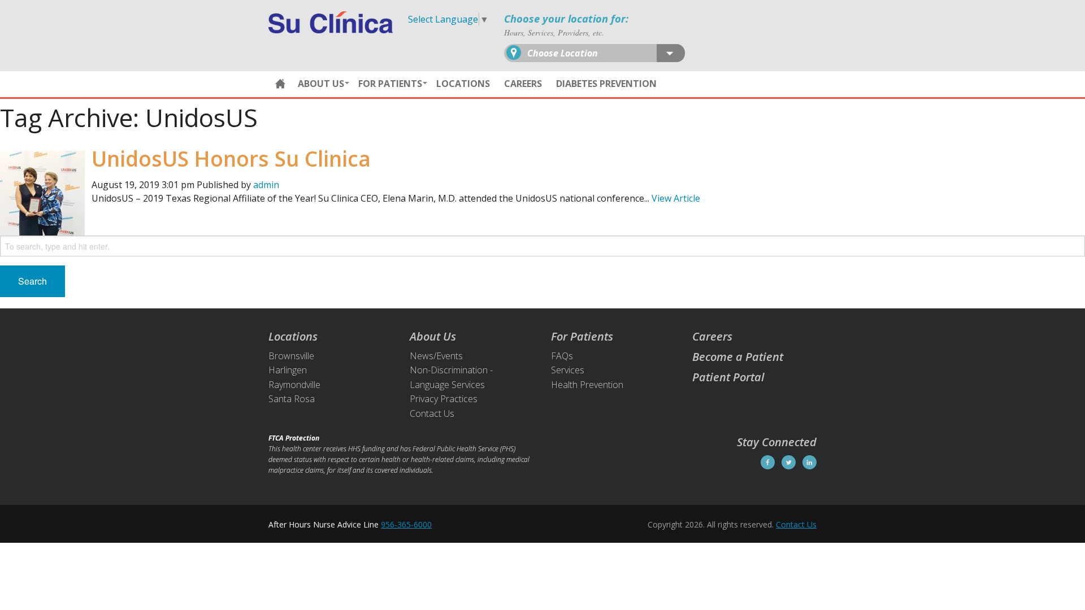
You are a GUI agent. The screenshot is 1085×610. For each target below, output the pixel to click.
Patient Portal (728, 377)
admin (266, 184)
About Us (321, 83)
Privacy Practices (444, 399)
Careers (523, 83)
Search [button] (32, 280)
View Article (676, 198)
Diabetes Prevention (606, 83)
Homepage (280, 84)
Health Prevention (587, 384)
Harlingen (287, 370)
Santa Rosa (291, 399)
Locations (463, 83)
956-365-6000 (406, 524)
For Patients (390, 83)
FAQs (562, 356)
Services (567, 370)
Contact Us (432, 413)
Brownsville (291, 356)
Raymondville (294, 384)
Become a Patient (737, 356)
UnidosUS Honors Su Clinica (231, 158)
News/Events (436, 356)
